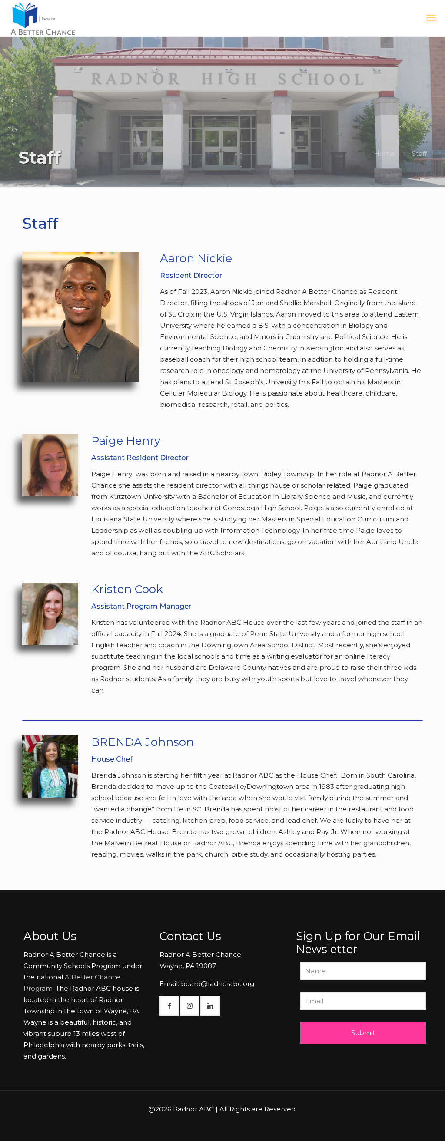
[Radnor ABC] (43, 18)
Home (384, 153)
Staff (419, 153)
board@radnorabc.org (217, 983)
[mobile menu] (431, 18)
